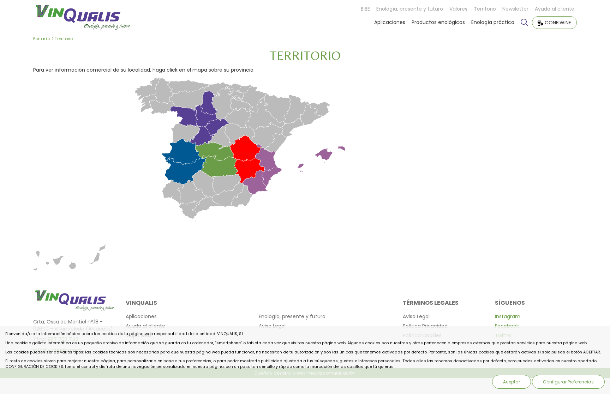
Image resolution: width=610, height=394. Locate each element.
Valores (458, 8)
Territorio (485, 8)
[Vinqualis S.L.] (82, 15)
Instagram (507, 316)
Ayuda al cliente (554, 8)
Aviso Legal (416, 316)
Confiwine (557, 22)
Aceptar (511, 382)
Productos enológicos (438, 22)
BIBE (365, 8)
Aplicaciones (389, 22)
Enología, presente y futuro (409, 8)
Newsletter (515, 8)
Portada (41, 39)
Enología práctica (492, 22)
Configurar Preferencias (568, 382)
